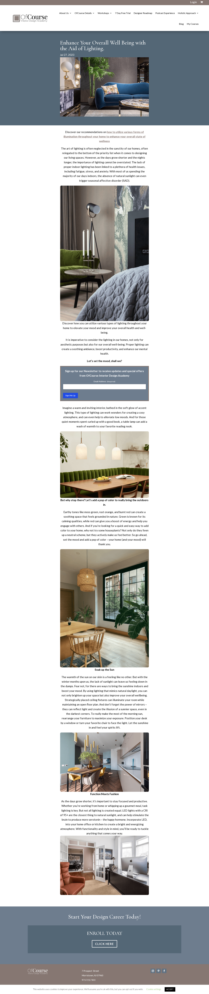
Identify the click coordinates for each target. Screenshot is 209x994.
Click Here (104, 944)
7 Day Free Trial (123, 13)
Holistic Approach (187, 13)
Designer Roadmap (143, 13)
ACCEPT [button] (170, 989)
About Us (64, 13)
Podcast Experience (165, 13)
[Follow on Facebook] (164, 971)
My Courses (193, 23)
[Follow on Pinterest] (158, 971)
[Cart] (201, 2)
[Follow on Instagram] (153, 971)
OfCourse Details (83, 13)
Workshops (103, 13)
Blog (181, 23)
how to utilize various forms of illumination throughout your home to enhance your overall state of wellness (104, 136)
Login (193, 2)
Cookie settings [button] (153, 989)
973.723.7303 (88, 980)
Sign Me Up (70, 395)
